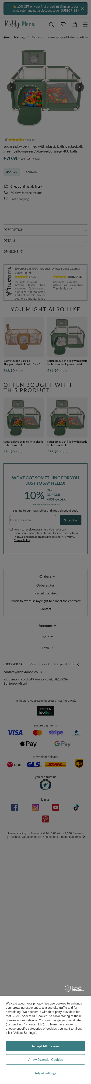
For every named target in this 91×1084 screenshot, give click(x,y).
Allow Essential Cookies (45, 1059)
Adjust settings (45, 1073)
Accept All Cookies (45, 1046)
